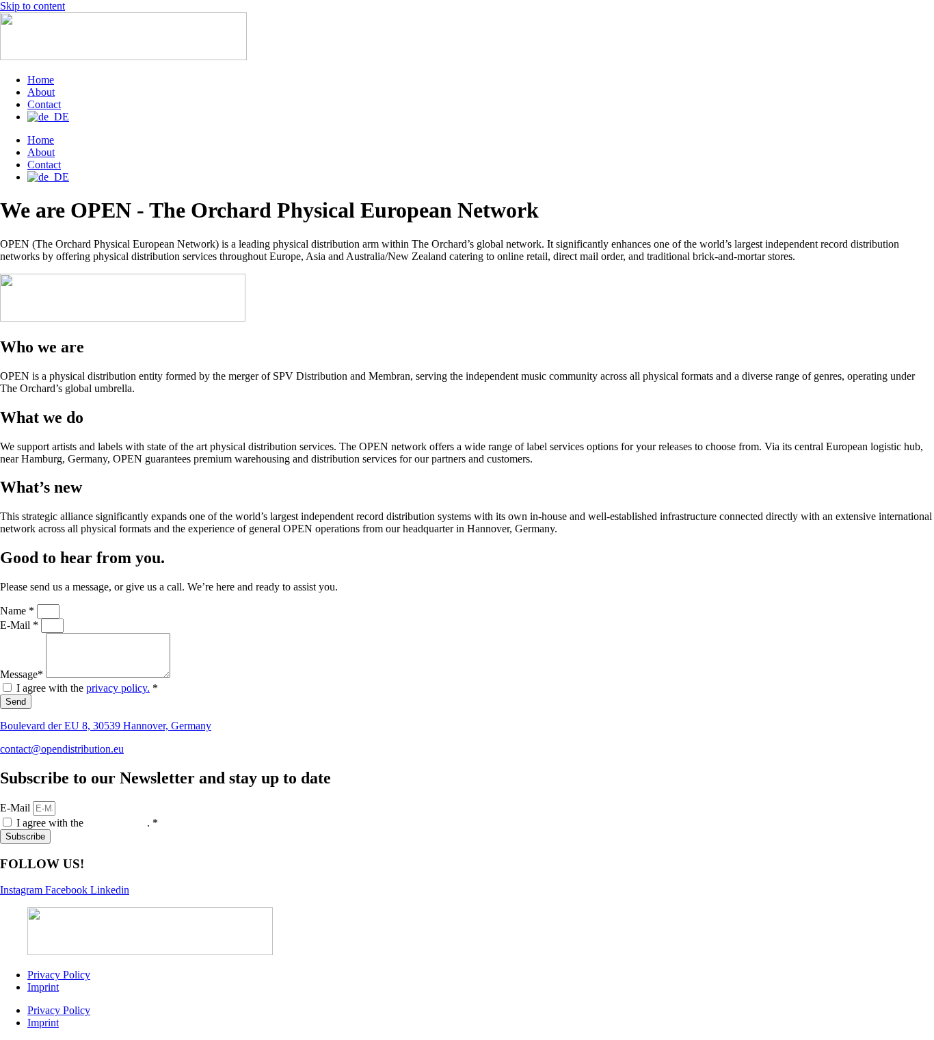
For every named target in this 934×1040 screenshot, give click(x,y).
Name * (18, 610)
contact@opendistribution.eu (62, 749)
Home (40, 80)
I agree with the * (87, 688)
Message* (23, 674)
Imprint (43, 987)
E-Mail (16, 808)
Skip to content (32, 6)
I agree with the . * (87, 823)
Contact (44, 104)
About (41, 92)
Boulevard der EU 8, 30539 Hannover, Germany (105, 725)
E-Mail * (20, 625)
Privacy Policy (58, 974)
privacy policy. (118, 688)
